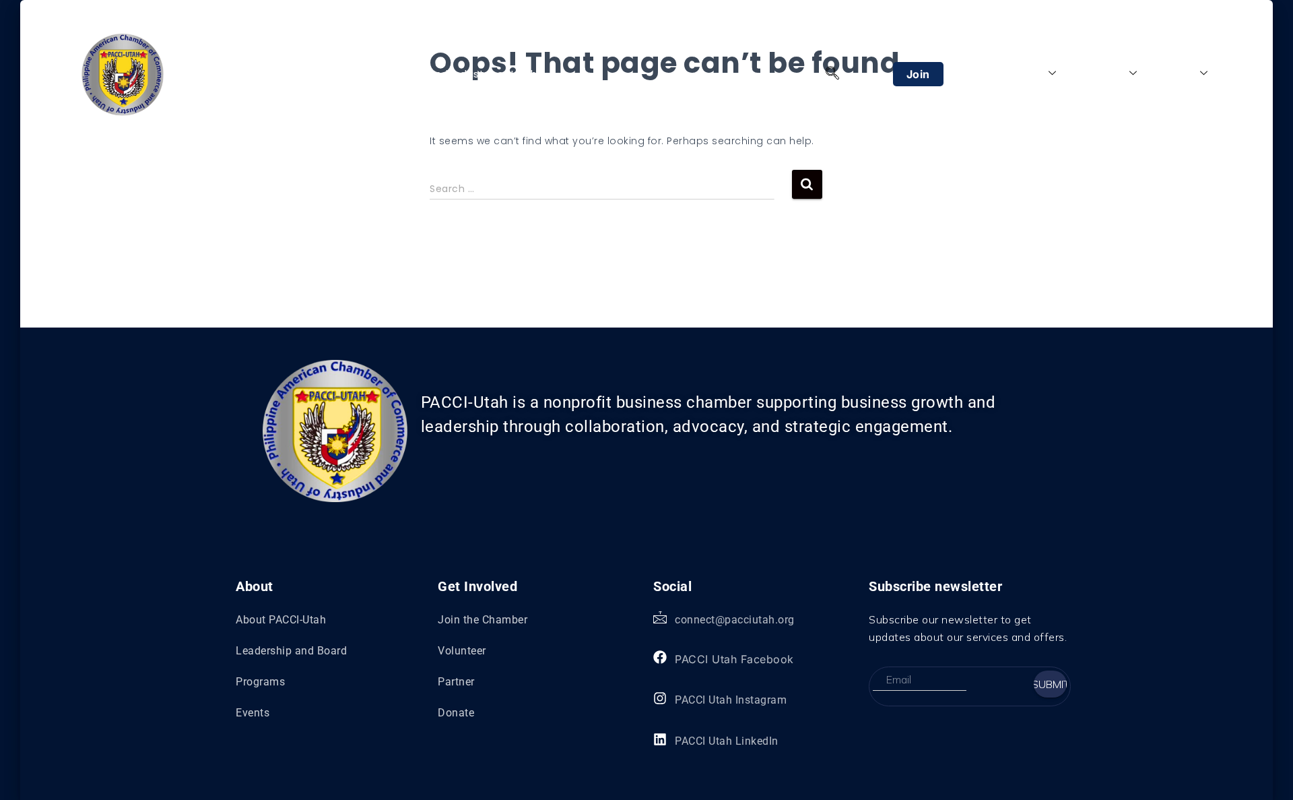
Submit (1050, 684)
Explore (1176, 73)
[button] (832, 74)
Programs (1099, 73)
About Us (1020, 73)
